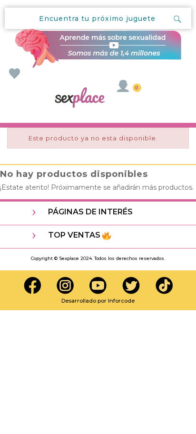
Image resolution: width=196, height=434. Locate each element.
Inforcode (121, 300)
